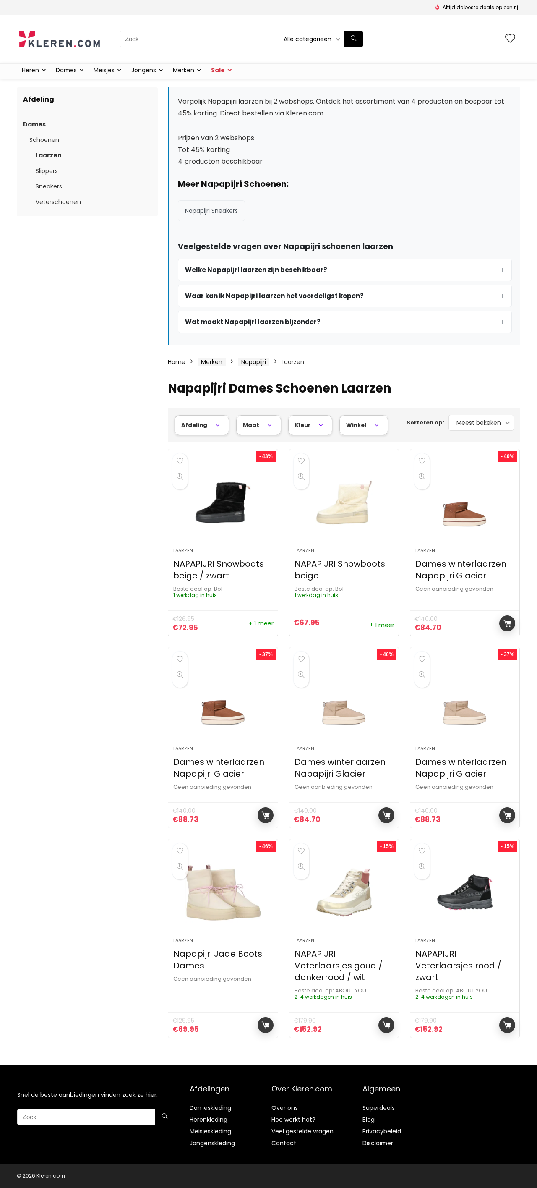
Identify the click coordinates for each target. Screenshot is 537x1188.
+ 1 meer (261, 623)
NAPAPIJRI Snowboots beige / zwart (218, 569)
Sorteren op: (425, 423)
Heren (30, 70)
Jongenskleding (212, 1143)
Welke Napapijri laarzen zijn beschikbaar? (256, 269)
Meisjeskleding (210, 1131)
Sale (218, 70)
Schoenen (44, 140)
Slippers (47, 171)
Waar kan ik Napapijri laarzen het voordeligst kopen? (274, 295)
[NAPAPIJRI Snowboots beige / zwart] (222, 502)
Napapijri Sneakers (211, 211)
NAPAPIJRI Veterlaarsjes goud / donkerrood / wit (339, 965)
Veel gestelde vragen (302, 1131)
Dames (66, 70)
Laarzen (49, 155)
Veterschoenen (58, 202)
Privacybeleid (381, 1131)
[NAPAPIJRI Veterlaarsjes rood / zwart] (464, 892)
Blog (368, 1119)
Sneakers (49, 186)
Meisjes (104, 70)
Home (176, 362)
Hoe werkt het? (293, 1119)
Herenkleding (208, 1119)
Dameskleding (210, 1108)
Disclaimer (377, 1143)
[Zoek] (353, 39)
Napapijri (253, 362)
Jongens (143, 70)
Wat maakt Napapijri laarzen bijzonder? (253, 321)
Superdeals (378, 1108)
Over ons (284, 1108)
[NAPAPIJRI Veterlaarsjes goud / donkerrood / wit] (344, 892)
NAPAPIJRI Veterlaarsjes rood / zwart (458, 965)
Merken (183, 70)
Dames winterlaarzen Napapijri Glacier (460, 569)
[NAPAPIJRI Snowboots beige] (344, 502)
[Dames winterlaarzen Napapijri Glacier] (464, 502)
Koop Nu (507, 623)
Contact (283, 1143)
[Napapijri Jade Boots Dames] (222, 892)
